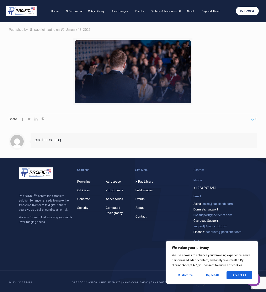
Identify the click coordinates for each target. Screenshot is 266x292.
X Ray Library (144, 181)
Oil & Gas (83, 190)
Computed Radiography (114, 210)
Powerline (84, 181)
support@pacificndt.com (210, 226)
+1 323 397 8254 (204, 188)
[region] (212, 262)
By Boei (252, 289)
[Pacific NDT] (21, 11)
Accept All (239, 275)
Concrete (83, 199)
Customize (185, 275)
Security (82, 208)
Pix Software (114, 190)
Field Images (144, 190)
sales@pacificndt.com (217, 204)
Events (140, 199)
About (139, 208)
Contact (141, 216)
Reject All (212, 275)
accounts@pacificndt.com (223, 232)
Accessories (114, 199)
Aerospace (113, 181)
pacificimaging (44, 30)
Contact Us (247, 11)
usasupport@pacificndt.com (212, 215)
